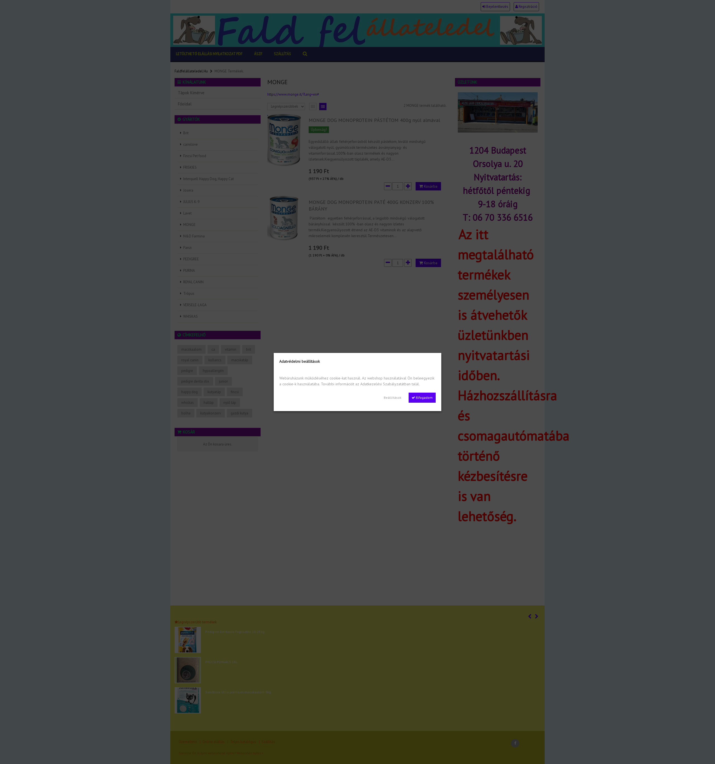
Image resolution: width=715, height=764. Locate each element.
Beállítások (392, 397)
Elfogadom (424, 397)
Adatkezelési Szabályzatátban (385, 383)
